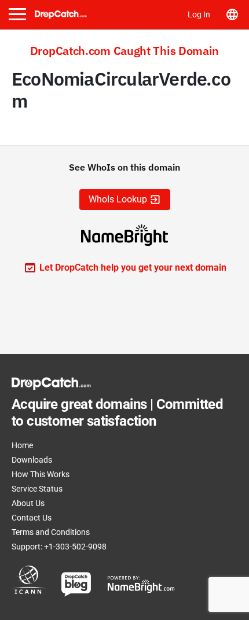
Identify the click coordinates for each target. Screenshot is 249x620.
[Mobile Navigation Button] (17, 14)
